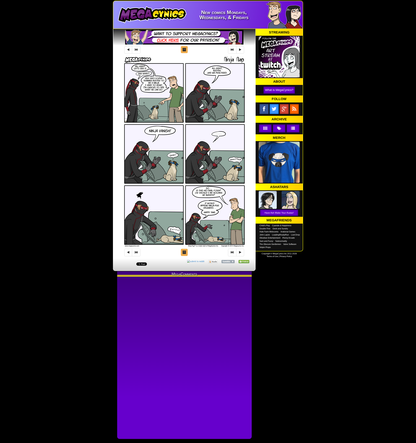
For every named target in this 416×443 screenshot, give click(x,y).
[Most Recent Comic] (232, 50)
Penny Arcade (288, 238)
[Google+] (284, 109)
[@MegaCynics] (274, 109)
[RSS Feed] (294, 109)
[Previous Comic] (128, 50)
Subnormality (281, 241)
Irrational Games (288, 232)
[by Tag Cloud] (279, 128)
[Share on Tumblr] (228, 261)
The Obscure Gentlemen (270, 244)
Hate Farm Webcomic (269, 232)
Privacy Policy (286, 256)
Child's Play (265, 225)
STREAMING (279, 32)
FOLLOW (279, 99)
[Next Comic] (240, 50)
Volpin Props (265, 247)
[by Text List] (292, 128)
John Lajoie (265, 235)
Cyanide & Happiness (281, 225)
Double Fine (265, 229)
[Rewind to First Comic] (136, 50)
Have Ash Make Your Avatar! (279, 212)
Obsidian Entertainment (270, 238)
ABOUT (279, 81)
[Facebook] (264, 109)
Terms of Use (272, 256)
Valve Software (289, 244)
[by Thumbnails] (265, 128)
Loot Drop (295, 235)
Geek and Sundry (280, 229)
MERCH (279, 138)
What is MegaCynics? (279, 90)
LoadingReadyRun (280, 235)
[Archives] (184, 49)
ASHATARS (279, 187)
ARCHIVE (279, 119)
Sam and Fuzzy (266, 241)
